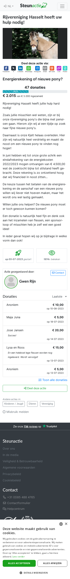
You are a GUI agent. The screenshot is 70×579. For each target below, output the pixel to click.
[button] (6, 69)
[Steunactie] (33, 5)
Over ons (9, 448)
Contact (59, 273)
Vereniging (47, 404)
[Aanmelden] (5, 6)
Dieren (32, 404)
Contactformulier (18, 503)
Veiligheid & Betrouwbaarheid (23, 461)
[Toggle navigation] (62, 6)
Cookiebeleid (12, 480)
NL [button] (10, 6)
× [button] (66, 524)
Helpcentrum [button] (15, 509)
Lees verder (18, 556)
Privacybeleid (12, 474)
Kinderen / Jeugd (13, 404)
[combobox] (61, 524)
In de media (10, 455)
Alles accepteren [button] (19, 563)
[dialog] (35, 549)
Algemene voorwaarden (19, 467)
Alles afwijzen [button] (52, 563)
